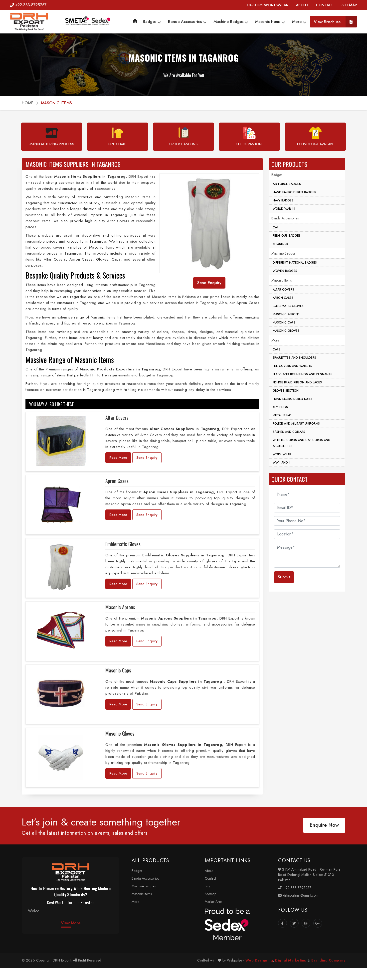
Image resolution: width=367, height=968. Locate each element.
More (297, 21)
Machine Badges (229, 21)
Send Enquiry (147, 457)
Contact (210, 878)
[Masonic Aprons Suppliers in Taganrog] (60, 630)
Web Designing (259, 960)
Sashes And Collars (289, 432)
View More (70, 923)
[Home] (135, 20)
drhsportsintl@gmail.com (300, 895)
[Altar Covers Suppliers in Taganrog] (60, 441)
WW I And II (281, 462)
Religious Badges (287, 235)
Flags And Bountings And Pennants (302, 374)
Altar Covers (117, 417)
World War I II (284, 208)
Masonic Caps (118, 670)
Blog (208, 886)
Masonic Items (268, 21)
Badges (150, 21)
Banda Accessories (185, 21)
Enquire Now (324, 825)
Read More (118, 457)
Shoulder (280, 244)
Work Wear (282, 454)
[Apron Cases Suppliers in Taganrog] (60, 504)
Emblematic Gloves (123, 544)
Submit (284, 577)
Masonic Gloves (119, 733)
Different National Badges (295, 262)
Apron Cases (117, 480)
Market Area (213, 901)
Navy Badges (283, 200)
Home (27, 103)
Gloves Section (286, 390)
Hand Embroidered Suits (292, 399)
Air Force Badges (287, 184)
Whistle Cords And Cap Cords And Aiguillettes (301, 443)
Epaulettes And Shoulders (294, 357)
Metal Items (282, 415)
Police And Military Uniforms (296, 423)
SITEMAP (349, 5)
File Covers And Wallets (292, 366)
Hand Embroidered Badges (294, 192)
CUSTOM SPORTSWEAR (267, 5)
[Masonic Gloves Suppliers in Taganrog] (60, 757)
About (209, 870)
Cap (276, 227)
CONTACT (325, 5)
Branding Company (328, 960)
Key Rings (280, 407)
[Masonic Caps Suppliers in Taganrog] (60, 693)
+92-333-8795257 (30, 5)
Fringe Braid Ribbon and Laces (297, 382)
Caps (276, 349)
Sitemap (210, 893)
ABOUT (302, 5)
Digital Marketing (291, 960)
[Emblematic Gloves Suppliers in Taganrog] (60, 567)
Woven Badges (285, 271)
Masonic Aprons (120, 607)
